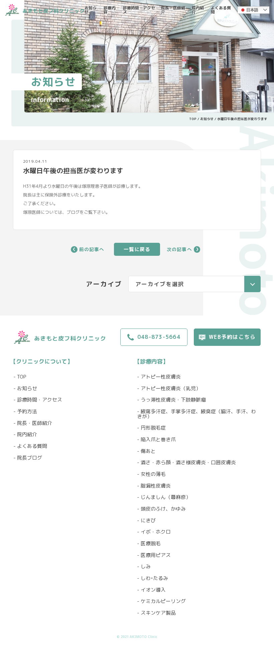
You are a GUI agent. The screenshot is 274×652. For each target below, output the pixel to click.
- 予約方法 (25, 411)
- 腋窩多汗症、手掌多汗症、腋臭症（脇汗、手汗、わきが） (196, 414)
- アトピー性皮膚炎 (159, 377)
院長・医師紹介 (173, 10)
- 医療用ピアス (154, 555)
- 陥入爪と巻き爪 (156, 439)
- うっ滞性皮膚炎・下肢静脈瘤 (171, 400)
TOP (192, 118)
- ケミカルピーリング (161, 601)
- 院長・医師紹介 (32, 423)
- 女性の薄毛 (151, 474)
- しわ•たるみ (152, 578)
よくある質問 (221, 10)
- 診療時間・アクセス (37, 400)
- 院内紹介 (25, 434)
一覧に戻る (137, 249)
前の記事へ (92, 249)
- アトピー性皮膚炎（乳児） (169, 388)
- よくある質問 (30, 446)
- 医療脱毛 (149, 543)
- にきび (146, 520)
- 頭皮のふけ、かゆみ (161, 509)
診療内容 (110, 10)
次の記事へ (179, 249)
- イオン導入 (151, 590)
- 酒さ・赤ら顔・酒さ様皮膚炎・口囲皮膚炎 (186, 462)
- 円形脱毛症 (151, 428)
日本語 (252, 10)
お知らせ (91, 10)
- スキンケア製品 (156, 613)
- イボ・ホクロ (154, 532)
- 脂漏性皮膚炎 (154, 486)
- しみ (144, 566)
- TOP (19, 377)
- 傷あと (146, 451)
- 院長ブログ (27, 458)
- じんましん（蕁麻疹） (164, 497)
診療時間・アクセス (139, 10)
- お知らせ (25, 388)
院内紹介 (198, 10)
